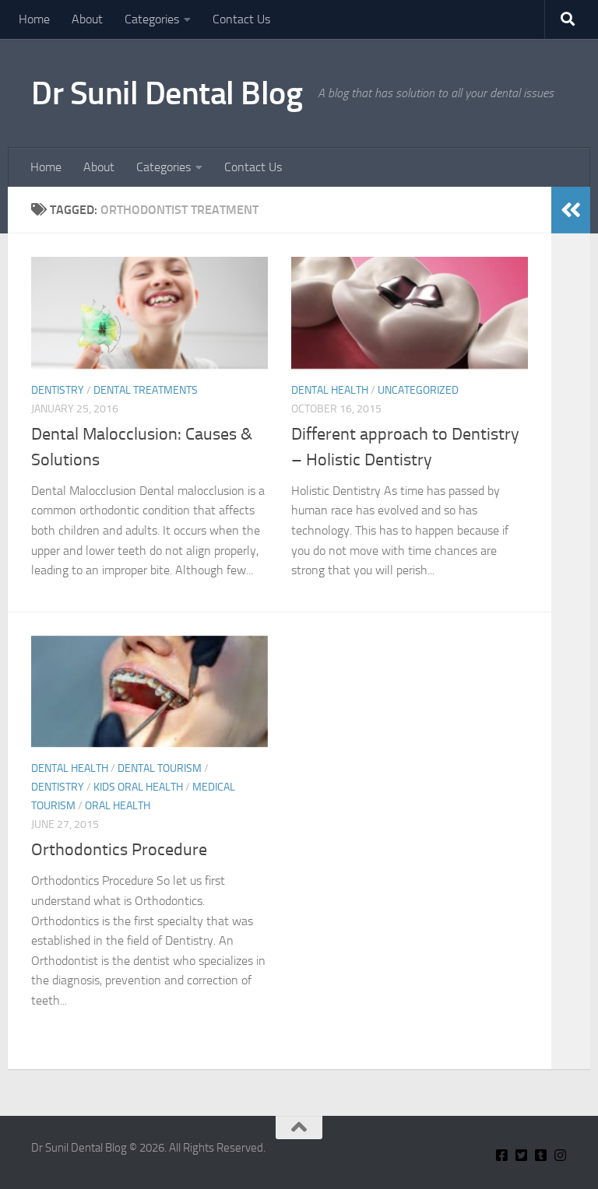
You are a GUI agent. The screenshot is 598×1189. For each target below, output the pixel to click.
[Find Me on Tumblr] (540, 1155)
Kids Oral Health (138, 787)
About (87, 19)
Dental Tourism (160, 768)
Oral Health (117, 805)
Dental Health (329, 390)
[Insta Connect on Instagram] (560, 1155)
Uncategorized (418, 390)
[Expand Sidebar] (570, 210)
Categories (152, 19)
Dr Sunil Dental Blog (166, 93)
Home (34, 19)
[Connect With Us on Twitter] (521, 1155)
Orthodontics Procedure (119, 850)
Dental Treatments (145, 390)
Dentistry (57, 390)
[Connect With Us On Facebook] (501, 1155)
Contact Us (241, 19)
